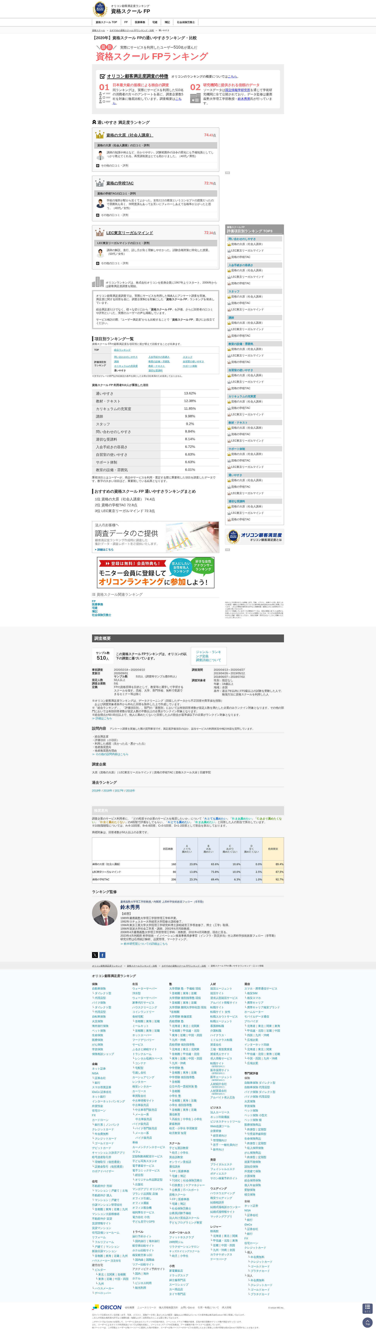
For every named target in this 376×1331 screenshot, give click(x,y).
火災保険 (97, 1021)
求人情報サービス (221, 1058)
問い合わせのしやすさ (126, 357)
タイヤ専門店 (177, 1294)
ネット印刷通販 (220, 1117)
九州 (125, 1209)
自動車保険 (99, 988)
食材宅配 (137, 1016)
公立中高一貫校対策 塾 (183, 1086)
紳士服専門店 (177, 1280)
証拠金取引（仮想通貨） (110, 1166)
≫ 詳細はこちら (102, 718)
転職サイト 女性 (220, 1011)
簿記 (95, 611)
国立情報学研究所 (237, 90)
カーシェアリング (143, 1077)
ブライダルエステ (221, 1164)
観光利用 (140, 1287)
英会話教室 (176, 1157)
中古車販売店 (140, 1105)
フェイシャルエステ (222, 1169)
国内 (138, 1273)
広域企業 (252, 1039)
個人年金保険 (252, 1185)
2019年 (96, 790)
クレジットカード (103, 1129)
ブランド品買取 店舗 (145, 1193)
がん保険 (97, 1044)
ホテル (136, 1278)
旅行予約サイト (142, 1236)
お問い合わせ (188, 1307)
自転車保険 (99, 1016)
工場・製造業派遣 (221, 1049)
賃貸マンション (101, 1228)
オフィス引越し (142, 1198)
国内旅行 (140, 1241)
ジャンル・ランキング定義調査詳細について (208, 656)
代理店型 (100, 997)
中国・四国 (121, 1278)
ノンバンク (112, 1124)
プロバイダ (251, 1021)
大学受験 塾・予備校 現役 (185, 988)
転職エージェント (221, 1021)
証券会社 (100, 1078)
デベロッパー (103, 1293)
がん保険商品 (252, 1152)
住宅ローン (99, 1110)
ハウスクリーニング (144, 1007)
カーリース (139, 1091)
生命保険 (97, 1035)
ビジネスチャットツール (225, 1121)
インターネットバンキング (108, 1101)
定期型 (262, 1129)
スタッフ (187, 357)
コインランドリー (143, 1011)
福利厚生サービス (143, 1212)
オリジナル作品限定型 (149, 1179)
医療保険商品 (252, 1124)
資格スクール (177, 1194)
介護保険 (249, 1175)
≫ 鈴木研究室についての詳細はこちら (144, 943)
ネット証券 (99, 1068)
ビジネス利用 (143, 1283)
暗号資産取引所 (101, 1157)
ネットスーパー (142, 1035)
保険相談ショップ (103, 1053)
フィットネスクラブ (181, 1237)
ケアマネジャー (195, 1185)
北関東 (111, 1274)
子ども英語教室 (178, 1147)
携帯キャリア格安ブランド (263, 1007)
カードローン (100, 1119)
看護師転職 (217, 1025)
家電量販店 (176, 1270)
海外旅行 (154, 1241)
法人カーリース (220, 1112)
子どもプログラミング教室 (185, 1222)
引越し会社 (139, 1072)
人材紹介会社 (218, 1085)
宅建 (95, 607)
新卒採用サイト (220, 1071)
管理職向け (220, 1140)
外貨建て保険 (252, 1171)
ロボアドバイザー (103, 1171)
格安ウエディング (221, 1197)
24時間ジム (176, 1241)
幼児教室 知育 (177, 1133)
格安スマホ (254, 997)
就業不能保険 (252, 1161)
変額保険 (249, 1189)
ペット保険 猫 (253, 1119)
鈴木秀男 (244, 98)
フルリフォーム (104, 1241)
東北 (101, 1274)
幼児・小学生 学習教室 (183, 1128)
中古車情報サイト (143, 1100)
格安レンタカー (142, 1086)
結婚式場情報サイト (222, 1211)
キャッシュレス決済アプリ (108, 1152)
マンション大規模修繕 (105, 1213)
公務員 (176, 1189)
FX (94, 1115)
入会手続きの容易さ (159, 357)
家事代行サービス (143, 1002)
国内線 (139, 1259)
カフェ (136, 1151)
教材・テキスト (156, 366)
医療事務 (97, 604)
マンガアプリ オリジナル (147, 1189)
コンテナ (140, 1063)
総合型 (139, 1174)
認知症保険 (251, 1166)
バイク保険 (99, 1002)
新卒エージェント (221, 1078)
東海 (108, 1209)
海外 (146, 1273)
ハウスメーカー (104, 1288)
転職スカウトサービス (224, 1016)
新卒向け (218, 1149)
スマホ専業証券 (101, 1087)
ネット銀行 (99, 1096)
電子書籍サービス (143, 1165)
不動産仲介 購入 (102, 1195)
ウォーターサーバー (144, 988)
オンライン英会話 (180, 1161)
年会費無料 (101, 1133)
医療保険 (97, 1039)
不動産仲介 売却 (102, 1185)
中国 (277, 1030)
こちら (232, 76)
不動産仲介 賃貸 (102, 1218)
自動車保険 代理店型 (257, 1087)
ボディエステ (218, 1173)
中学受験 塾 (176, 1067)
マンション (101, 1190)
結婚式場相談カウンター (225, 1207)
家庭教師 (174, 1123)
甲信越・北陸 (191, 1030)
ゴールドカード (104, 1143)
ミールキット (140, 1025)
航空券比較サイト (143, 1245)
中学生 (187, 1119)
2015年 (130, 790)
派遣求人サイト (220, 1053)
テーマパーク (218, 1259)
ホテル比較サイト (143, 1250)
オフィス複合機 (142, 1207)
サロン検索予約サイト (224, 1178)
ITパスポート (191, 1189)
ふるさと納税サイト (144, 1049)
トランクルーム (142, 1053)
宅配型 (139, 1067)
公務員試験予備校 (180, 1213)
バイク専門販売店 (146, 1128)
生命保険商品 (252, 1138)
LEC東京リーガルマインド (129, 233)
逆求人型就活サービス (224, 997)
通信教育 (174, 1114)
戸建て (115, 1190)
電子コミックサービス (146, 1170)
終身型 (251, 1129)
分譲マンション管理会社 (107, 1204)
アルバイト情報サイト (224, 1002)
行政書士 (177, 1185)
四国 (250, 1035)
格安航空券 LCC (142, 1255)
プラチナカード (260, 1270)
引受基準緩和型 (256, 1133)
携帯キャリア (255, 1002)
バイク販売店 (140, 1123)
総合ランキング (122, 350)
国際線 (150, 1259)
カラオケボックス (221, 1254)
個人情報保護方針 (168, 1307)
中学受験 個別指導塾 (182, 1077)
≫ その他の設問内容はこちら (110, 754)
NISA (95, 1073)
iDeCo (248, 1224)
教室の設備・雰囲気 (159, 361)
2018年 (107, 790)
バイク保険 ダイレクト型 (259, 1091)
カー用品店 (176, 1289)
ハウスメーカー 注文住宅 (106, 1260)
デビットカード (101, 1147)
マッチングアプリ (221, 1216)
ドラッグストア (178, 1275)
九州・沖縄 (179, 1039)
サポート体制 (190, 366)
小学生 (198, 1119)
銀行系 (99, 1124)
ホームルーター (254, 1011)
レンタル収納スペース (149, 1058)
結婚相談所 (217, 1202)
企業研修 (215, 1130)
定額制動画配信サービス (147, 1156)
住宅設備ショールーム (105, 1232)
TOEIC (176, 1180)
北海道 (176, 1025)
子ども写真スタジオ (144, 1161)
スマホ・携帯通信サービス (260, 988)
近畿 (116, 1209)
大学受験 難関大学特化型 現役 (187, 1007)
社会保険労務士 (101, 614)
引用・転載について (208, 1307)
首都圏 (99, 1209)
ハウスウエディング (222, 1193)
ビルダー (100, 1269)
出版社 (139, 1184)
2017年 (119, 790)
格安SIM (252, 993)
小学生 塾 (175, 1095)
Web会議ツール (220, 1126)
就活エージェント (221, 988)
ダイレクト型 (103, 993)
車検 (135, 1142)
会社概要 (129, 1307)
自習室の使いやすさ (193, 361)
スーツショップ (178, 1284)
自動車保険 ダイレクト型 (259, 1082)
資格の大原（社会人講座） (129, 135)
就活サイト (217, 993)
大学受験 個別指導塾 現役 (185, 997)
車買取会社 (139, 1095)
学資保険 (97, 1049)
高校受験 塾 (176, 1021)
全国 (232, 1249)
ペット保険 (99, 1030)
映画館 (214, 1231)
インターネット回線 (256, 1044)
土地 (125, 1190)
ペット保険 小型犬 (255, 1115)
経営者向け (220, 1135)
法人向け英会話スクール (184, 1217)
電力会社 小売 (141, 1217)
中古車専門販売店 (146, 1109)
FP (94, 601)
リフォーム (99, 1237)
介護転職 (215, 1030)
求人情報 (226, 1307)
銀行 (97, 1082)
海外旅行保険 (100, 1025)
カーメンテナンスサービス (148, 1147)
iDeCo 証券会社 (101, 1091)
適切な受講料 (155, 370)
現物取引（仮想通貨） (108, 1161)
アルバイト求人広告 (222, 1097)
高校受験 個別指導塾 (182, 1044)
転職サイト (217, 1007)
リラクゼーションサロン (184, 1246)
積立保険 (249, 1194)
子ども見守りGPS (143, 1221)
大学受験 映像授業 (180, 1016)
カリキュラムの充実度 (126, 366)
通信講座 (174, 1166)
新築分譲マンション (104, 1251)
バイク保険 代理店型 (257, 1096)
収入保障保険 (255, 1147)
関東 (235, 1235)
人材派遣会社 (218, 1092)
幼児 (174, 1152)
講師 (116, 361)
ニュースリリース (146, 1307)
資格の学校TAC (120, 183)
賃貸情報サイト (101, 1223)
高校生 (176, 1119)
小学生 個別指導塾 (180, 1105)
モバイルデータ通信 (256, 1016)
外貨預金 (97, 1106)
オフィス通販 (140, 1202)
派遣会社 (215, 1044)
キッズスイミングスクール (184, 1251)
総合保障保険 (252, 1180)
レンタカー (139, 1081)
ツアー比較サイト (143, 1264)
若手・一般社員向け (225, 1144)
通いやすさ (235, 475)
